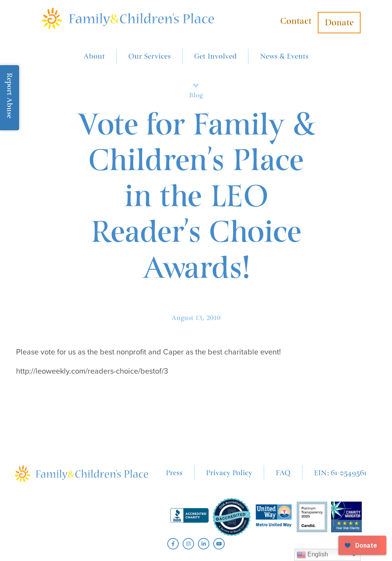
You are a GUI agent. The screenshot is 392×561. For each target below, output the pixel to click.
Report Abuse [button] (9, 95)
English (317, 554)
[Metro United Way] (274, 517)
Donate (339, 22)
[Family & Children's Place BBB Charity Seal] (189, 517)
